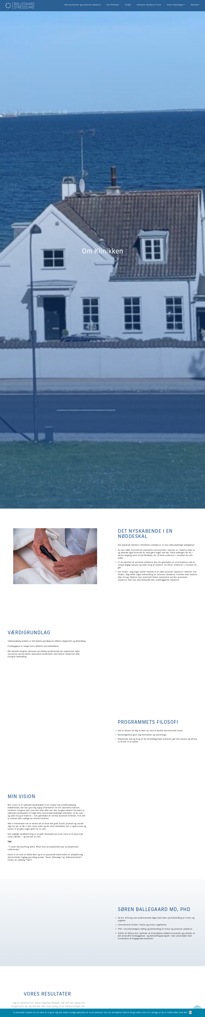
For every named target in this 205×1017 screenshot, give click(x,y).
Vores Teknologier (175, 4)
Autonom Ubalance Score (149, 4)
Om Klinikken (113, 4)
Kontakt (195, 4)
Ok (190, 1012)
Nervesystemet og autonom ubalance (83, 4)
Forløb (128, 4)
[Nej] (201, 1012)
